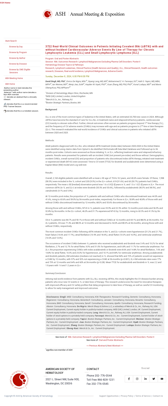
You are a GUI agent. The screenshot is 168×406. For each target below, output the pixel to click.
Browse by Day (16, 47)
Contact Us (158, 396)
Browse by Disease (18, 64)
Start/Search (11, 41)
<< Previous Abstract (96, 345)
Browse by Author (17, 58)
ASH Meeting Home (14, 78)
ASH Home (5, 3)
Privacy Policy (127, 396)
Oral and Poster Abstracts (111, 340)
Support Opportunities (109, 396)
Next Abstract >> (115, 345)
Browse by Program (18, 52)
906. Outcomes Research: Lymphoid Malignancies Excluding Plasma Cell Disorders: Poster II (111, 337)
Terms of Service (143, 396)
